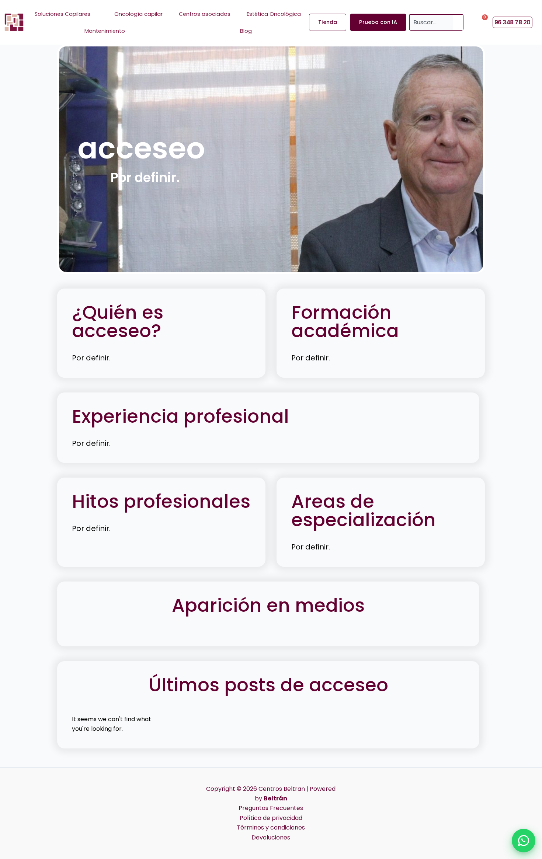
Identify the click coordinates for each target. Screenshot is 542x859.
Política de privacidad (271, 818)
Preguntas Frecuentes (271, 808)
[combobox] (431, 22)
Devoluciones (270, 837)
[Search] (458, 22)
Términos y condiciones (271, 827)
